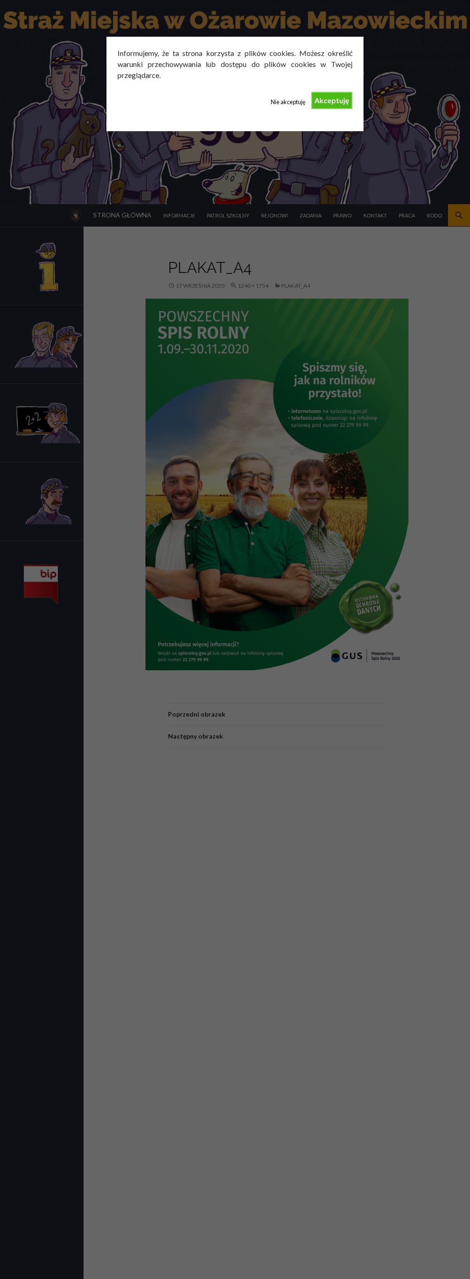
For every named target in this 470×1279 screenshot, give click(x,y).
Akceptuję (331, 100)
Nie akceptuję (288, 102)
